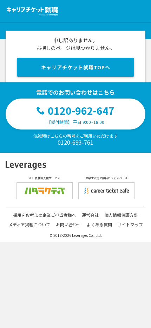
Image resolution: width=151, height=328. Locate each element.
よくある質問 (99, 224)
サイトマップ (130, 224)
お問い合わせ (68, 224)
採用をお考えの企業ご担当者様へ (44, 215)
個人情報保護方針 (121, 215)
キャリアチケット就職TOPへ (75, 67)
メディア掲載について (29, 224)
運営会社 (90, 215)
